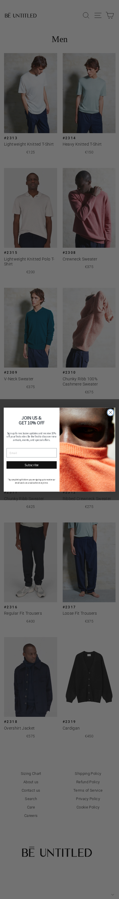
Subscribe (32, 465)
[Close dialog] (110, 412)
